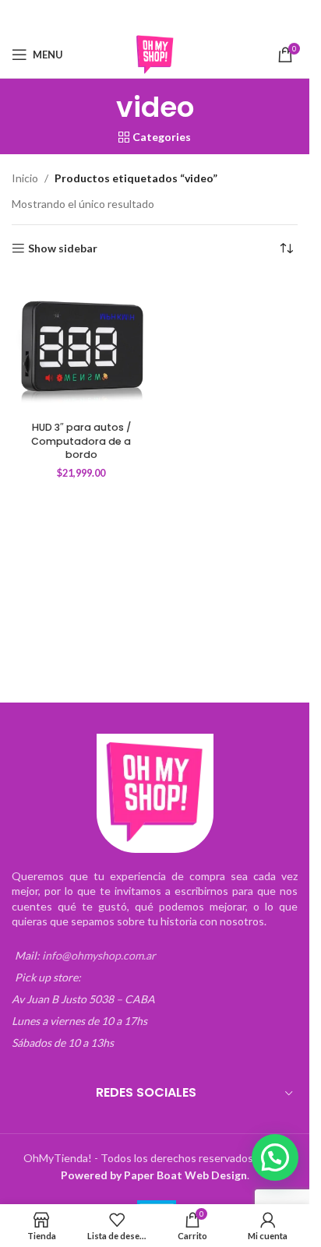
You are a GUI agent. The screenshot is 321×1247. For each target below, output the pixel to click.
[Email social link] (145, 15)
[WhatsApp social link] (184, 15)
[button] (275, 1157)
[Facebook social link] (105, 15)
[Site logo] (155, 53)
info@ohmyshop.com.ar (99, 955)
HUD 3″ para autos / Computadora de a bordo (81, 441)
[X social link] (125, 15)
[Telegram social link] (204, 15)
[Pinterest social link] (165, 15)
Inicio (25, 178)
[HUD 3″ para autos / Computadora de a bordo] (81, 345)
